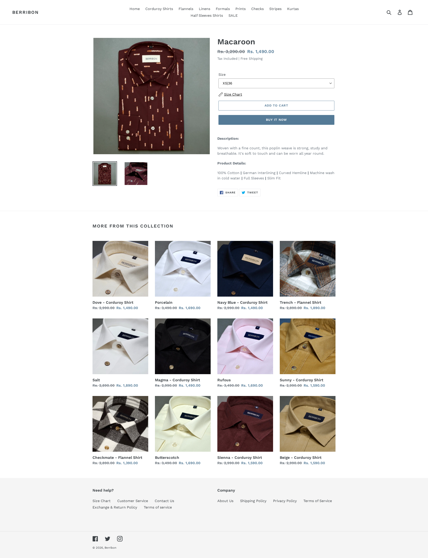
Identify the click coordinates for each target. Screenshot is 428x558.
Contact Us (164, 501)
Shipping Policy (253, 501)
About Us (225, 501)
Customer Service (132, 501)
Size (222, 74)
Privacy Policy (285, 501)
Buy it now (276, 119)
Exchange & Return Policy (115, 507)
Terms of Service (317, 501)
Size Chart (102, 501)
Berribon (25, 12)
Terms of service (158, 507)
